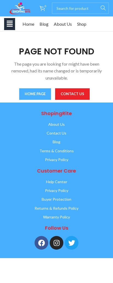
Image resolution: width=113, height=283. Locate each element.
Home (28, 24)
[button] (9, 24)
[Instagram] (56, 243)
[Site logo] (19, 7)
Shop (81, 24)
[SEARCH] (103, 8)
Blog (44, 24)
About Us (63, 24)
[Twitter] (71, 243)
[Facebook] (41, 243)
